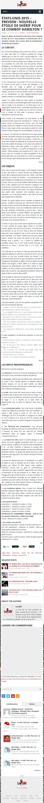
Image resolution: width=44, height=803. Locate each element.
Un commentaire (14, 577)
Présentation (6, 555)
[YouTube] (13, 696)
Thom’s (25, 801)
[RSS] (17, 696)
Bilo (16, 796)
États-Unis (15, 553)
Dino (31, 796)
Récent (32, 704)
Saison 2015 (22, 555)
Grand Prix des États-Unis (32, 553)
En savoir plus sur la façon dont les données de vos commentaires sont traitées (21, 679)
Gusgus (6, 798)
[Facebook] (3, 696)
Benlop (9, 796)
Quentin (23, 798)
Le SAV (4, 33)
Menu (5, 11)
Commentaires (12, 704)
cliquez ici (31, 434)
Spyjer (18, 801)
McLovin (14, 798)
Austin (8, 553)
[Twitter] (8, 696)
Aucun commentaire (33, 33)
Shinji (31, 798)
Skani (39, 798)
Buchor (23, 796)
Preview (22, 33)
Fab (36, 796)
